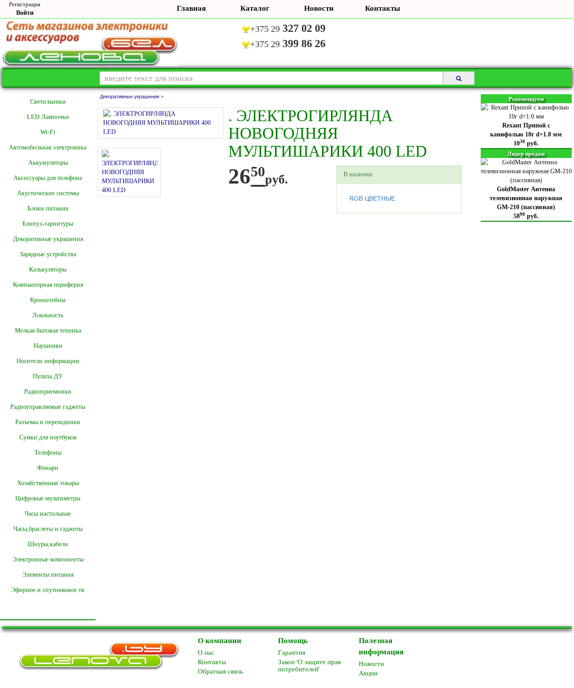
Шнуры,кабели (48, 544)
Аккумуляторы (48, 162)
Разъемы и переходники (47, 422)
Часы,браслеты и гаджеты (48, 529)
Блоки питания (47, 208)
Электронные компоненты (48, 559)
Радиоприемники (47, 391)
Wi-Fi (47, 132)
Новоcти (371, 663)
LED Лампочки (48, 117)
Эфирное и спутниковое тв (47, 590)
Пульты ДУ (48, 376)
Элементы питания (48, 574)
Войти (25, 12)
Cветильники (48, 101)
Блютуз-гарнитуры (47, 223)
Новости (319, 8)
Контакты (382, 8)
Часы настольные (48, 513)
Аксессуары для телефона (47, 178)
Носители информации (48, 361)
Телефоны (48, 452)
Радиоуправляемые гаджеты (47, 406)
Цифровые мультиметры (47, 498)
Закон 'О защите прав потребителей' (309, 665)
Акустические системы (48, 193)
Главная (191, 8)
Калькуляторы (47, 269)
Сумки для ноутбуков (48, 437)
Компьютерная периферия (48, 284)
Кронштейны (47, 300)
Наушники (48, 345)
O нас (206, 652)
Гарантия (291, 652)
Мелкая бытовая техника (48, 330)
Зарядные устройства (48, 254)
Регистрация (24, 4)
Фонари (47, 468)
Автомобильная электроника (48, 147)
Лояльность (47, 315)
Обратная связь (220, 671)
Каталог (255, 8)
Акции (368, 673)
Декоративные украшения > (131, 96)
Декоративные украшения (48, 239)
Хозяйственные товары (48, 483)
